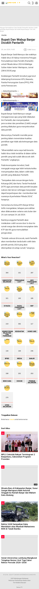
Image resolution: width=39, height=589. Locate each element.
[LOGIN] (36, 3)
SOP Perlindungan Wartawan (19, 578)
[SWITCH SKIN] (33, 3)
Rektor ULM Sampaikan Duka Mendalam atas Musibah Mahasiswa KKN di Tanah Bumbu (18, 526)
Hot (2, 433)
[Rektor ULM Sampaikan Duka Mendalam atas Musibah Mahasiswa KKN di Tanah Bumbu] (19, 511)
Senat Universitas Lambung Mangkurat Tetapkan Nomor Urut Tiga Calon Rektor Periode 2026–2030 (19, 560)
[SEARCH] (29, 3)
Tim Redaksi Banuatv (19, 582)
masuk (11, 419)
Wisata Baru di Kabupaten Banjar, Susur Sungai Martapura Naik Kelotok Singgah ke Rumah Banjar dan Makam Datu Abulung (19, 491)
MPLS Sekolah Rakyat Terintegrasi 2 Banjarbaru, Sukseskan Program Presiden (18, 456)
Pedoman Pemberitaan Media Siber (19, 580)
